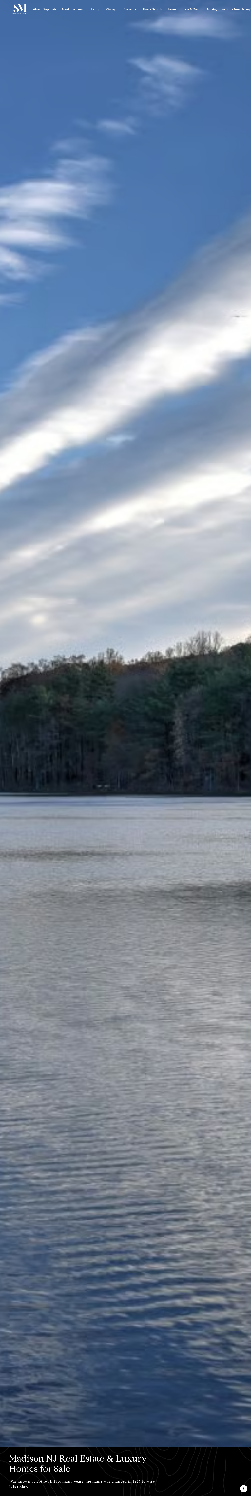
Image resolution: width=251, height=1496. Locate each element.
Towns (172, 9)
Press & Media (192, 9)
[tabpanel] (125, 723)
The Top (94, 9)
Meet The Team (73, 9)
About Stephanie (45, 9)
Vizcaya (111, 9)
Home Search (152, 9)
